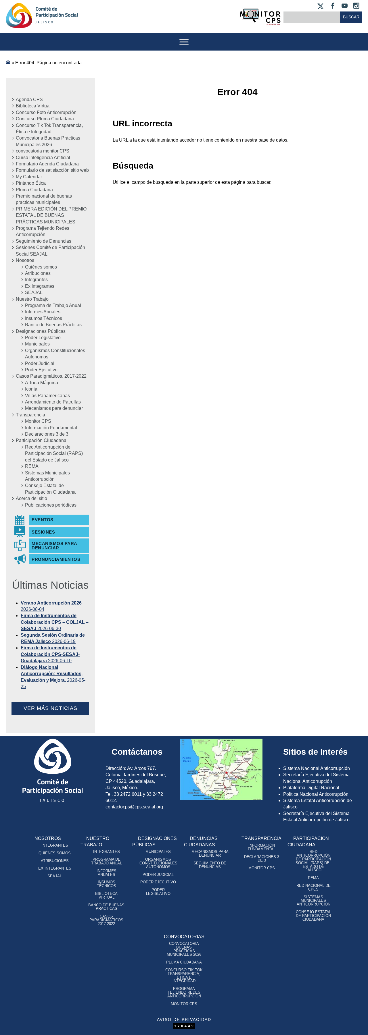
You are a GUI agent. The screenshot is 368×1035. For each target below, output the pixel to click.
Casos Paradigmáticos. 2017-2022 (51, 376)
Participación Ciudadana (41, 440)
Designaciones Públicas (41, 331)
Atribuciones (38, 273)
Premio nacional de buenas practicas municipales (44, 199)
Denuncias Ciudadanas (201, 841)
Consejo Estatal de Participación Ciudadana (50, 488)
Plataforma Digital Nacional (311, 787)
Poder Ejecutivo (41, 369)
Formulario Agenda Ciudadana (47, 163)
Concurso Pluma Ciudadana (45, 118)
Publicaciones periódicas (50, 505)
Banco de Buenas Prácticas (53, 324)
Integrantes (36, 279)
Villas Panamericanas (47, 395)
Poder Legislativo (43, 337)
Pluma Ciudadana (34, 189)
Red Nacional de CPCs (313, 887)
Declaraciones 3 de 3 (46, 434)
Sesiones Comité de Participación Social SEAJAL (50, 250)
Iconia (31, 389)
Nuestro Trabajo (32, 299)
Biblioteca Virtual (33, 105)
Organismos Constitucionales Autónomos (55, 353)
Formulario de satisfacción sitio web (52, 170)
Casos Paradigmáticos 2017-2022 (106, 920)
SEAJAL (34, 292)
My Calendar (29, 176)
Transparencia (30, 414)
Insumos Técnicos (43, 318)
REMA (32, 466)
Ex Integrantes (39, 286)
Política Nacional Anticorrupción (315, 794)
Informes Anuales (42, 311)
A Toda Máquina (41, 382)
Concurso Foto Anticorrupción (46, 112)
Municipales (37, 343)
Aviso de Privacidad (184, 1019)
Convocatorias (184, 936)
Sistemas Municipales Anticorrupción (47, 476)
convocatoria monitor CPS (42, 150)
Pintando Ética (31, 183)
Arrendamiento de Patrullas (53, 401)
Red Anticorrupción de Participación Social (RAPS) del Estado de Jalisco (54, 453)
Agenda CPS (29, 99)
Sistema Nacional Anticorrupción (316, 768)
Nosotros (25, 260)
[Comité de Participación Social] (42, 23)
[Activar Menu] (184, 42)
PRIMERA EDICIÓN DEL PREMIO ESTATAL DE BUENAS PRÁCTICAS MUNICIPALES (51, 215)
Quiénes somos (41, 266)
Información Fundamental (51, 427)
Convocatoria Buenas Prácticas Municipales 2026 (48, 141)
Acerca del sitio (31, 498)
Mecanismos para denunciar (54, 408)
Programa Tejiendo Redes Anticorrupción (42, 231)
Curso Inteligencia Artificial (43, 157)
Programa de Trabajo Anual (53, 305)
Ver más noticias (50, 708)
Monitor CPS (38, 421)
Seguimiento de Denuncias (43, 241)
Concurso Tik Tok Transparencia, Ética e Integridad (49, 128)
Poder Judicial (39, 363)
